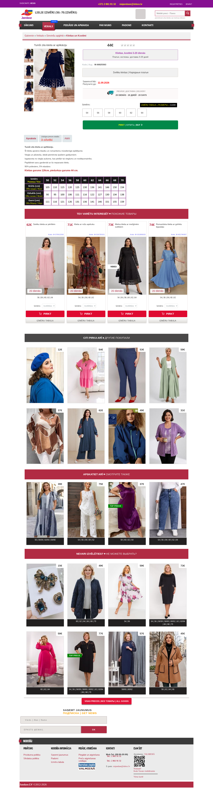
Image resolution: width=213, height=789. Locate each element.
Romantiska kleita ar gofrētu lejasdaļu (169, 225)
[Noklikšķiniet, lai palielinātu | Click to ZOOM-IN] (45, 266)
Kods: (56, 234)
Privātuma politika (31, 755)
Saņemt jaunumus (59, 755)
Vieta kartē (138, 777)
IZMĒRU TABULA (45, 321)
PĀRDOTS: (67, 78)
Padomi (54, 758)
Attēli (67, 138)
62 (131, 113)
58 (109, 113)
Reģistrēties (176, 4)
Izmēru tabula (57, 762)
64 (142, 113)
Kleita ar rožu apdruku (84, 224)
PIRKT (47, 313)
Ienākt (189, 4)
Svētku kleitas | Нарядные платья (130, 72)
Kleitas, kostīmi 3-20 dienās (130, 55)
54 (87, 113)
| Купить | (129, 125)
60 (120, 113)
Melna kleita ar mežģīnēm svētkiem (127, 225)
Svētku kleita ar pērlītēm (44, 224)
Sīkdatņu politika (31, 758)
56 (98, 113)
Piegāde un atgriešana (89, 755)
